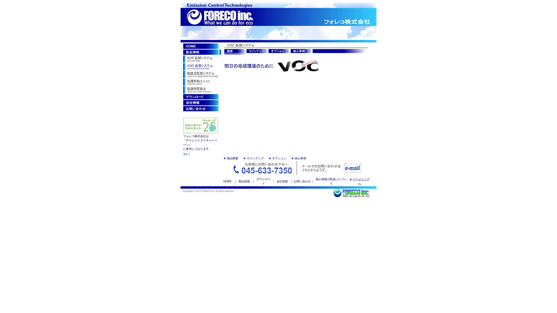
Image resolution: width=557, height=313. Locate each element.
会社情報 (283, 181)
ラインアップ (255, 158)
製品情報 (244, 181)
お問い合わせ (302, 181)
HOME (227, 181)
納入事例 (300, 158)
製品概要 (232, 158)
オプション (278, 158)
